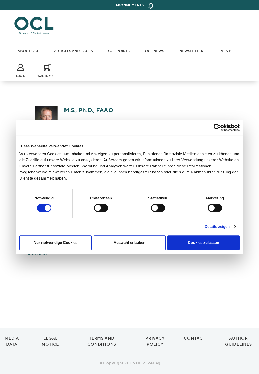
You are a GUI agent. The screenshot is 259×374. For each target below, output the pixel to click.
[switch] (101, 208)
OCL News (154, 51)
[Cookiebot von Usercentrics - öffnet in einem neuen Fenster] (217, 127)
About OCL (28, 51)
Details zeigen (217, 226)
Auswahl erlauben (129, 242)
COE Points (119, 51)
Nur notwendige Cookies (55, 242)
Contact (194, 338)
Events (225, 51)
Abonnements (129, 5)
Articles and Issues (73, 51)
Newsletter (191, 51)
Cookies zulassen (203, 242)
